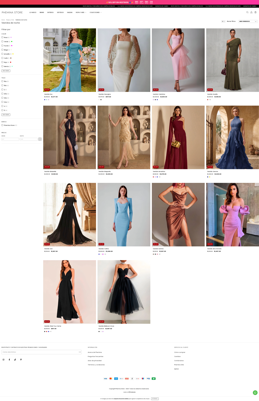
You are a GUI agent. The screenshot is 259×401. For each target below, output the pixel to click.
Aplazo (176, 369)
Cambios (177, 356)
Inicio (3, 20)
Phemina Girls (179, 365)
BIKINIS (42, 12)
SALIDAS (69, 12)
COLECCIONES (95, 12)
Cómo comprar (179, 352)
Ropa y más (10, 20)
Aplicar (39, 139)
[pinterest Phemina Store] (21, 360)
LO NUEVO (32, 12)
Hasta (22, 136)
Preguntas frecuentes (95, 356)
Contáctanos (179, 361)
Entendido (155, 398)
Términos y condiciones (96, 365)
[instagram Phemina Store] (4, 360)
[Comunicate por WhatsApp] (255, 392)
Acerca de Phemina (95, 352)
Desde (3, 136)
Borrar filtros (231, 21)
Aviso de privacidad (94, 361)
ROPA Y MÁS (80, 12)
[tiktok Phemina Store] (15, 360)
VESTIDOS (60, 12)
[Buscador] (247, 13)
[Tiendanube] (129, 392)
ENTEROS (50, 12)
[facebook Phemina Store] (9, 360)
